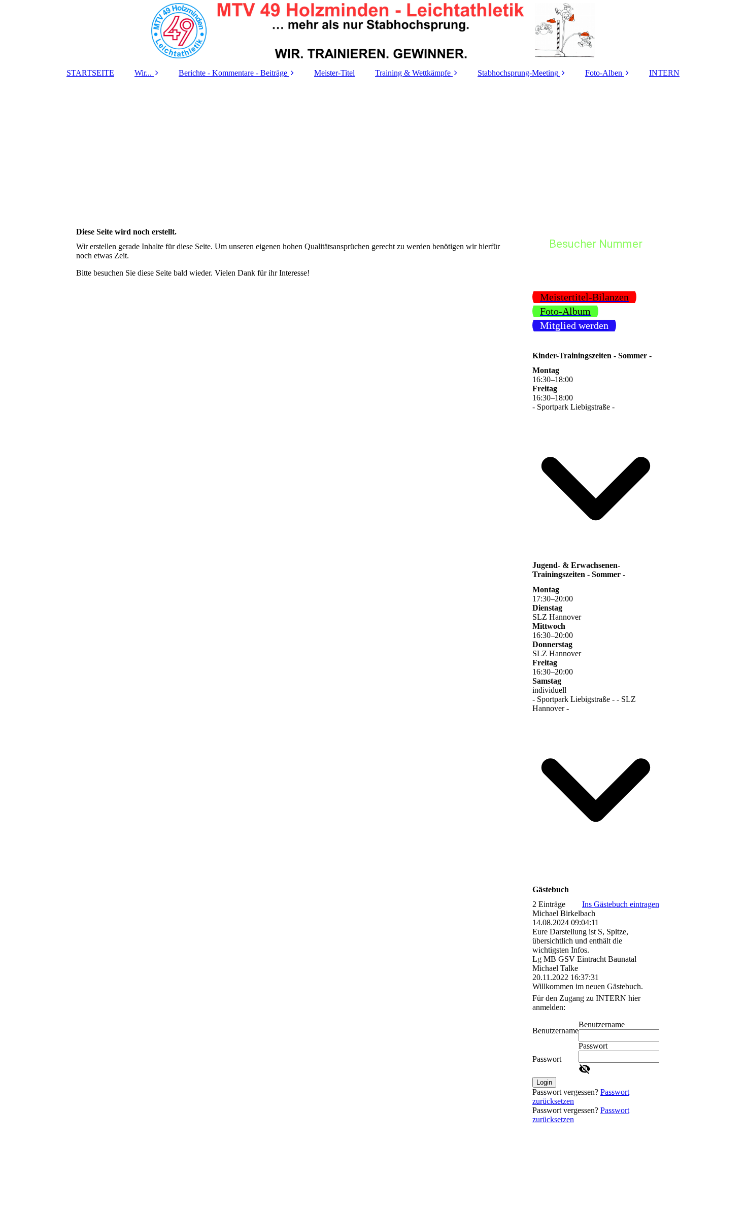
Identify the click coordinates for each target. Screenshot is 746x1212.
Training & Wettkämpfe (413, 73)
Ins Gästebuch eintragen (620, 904)
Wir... (143, 73)
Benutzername (555, 1030)
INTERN (664, 73)
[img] (373, 30)
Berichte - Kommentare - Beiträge (233, 73)
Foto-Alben (603, 73)
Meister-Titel (334, 73)
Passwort (546, 1059)
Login (544, 1082)
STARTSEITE (90, 73)
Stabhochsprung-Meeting (518, 73)
